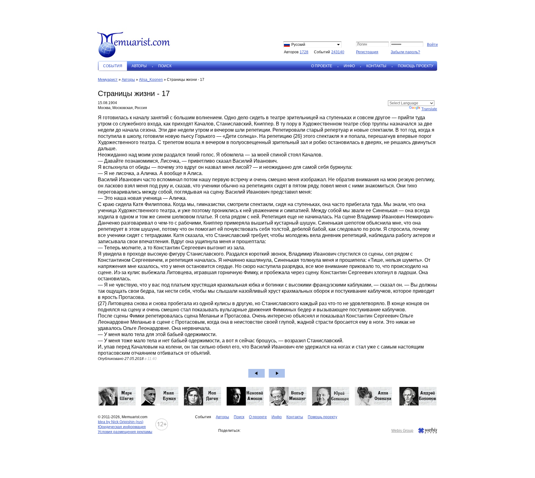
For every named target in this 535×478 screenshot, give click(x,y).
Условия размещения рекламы (125, 432)
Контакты (376, 66)
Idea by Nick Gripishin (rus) (120, 422)
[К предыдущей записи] (256, 373)
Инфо (349, 66)
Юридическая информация (122, 427)
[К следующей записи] (277, 373)
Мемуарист (108, 79)
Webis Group (402, 430)
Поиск (165, 66)
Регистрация (367, 52)
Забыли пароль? (405, 52)
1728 (304, 52)
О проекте (321, 66)
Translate (429, 109)
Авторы (139, 66)
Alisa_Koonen (151, 79)
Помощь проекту (415, 66)
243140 (337, 52)
